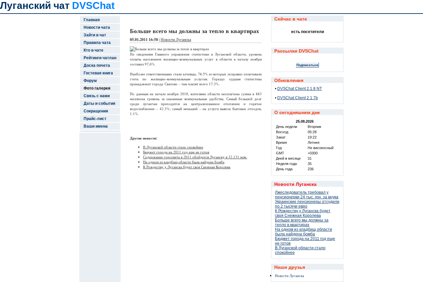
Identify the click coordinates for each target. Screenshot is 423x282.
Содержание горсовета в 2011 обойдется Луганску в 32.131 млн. (195, 156)
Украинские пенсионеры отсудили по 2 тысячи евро (307, 204)
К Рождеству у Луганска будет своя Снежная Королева (186, 166)
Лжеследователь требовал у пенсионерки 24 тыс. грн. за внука (306, 194)
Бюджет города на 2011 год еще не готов (176, 151)
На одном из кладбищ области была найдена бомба (183, 161)
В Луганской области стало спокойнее (173, 146)
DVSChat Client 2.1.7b (297, 98)
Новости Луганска (176, 39)
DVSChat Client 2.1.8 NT (299, 88)
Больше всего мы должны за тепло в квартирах (301, 222)
